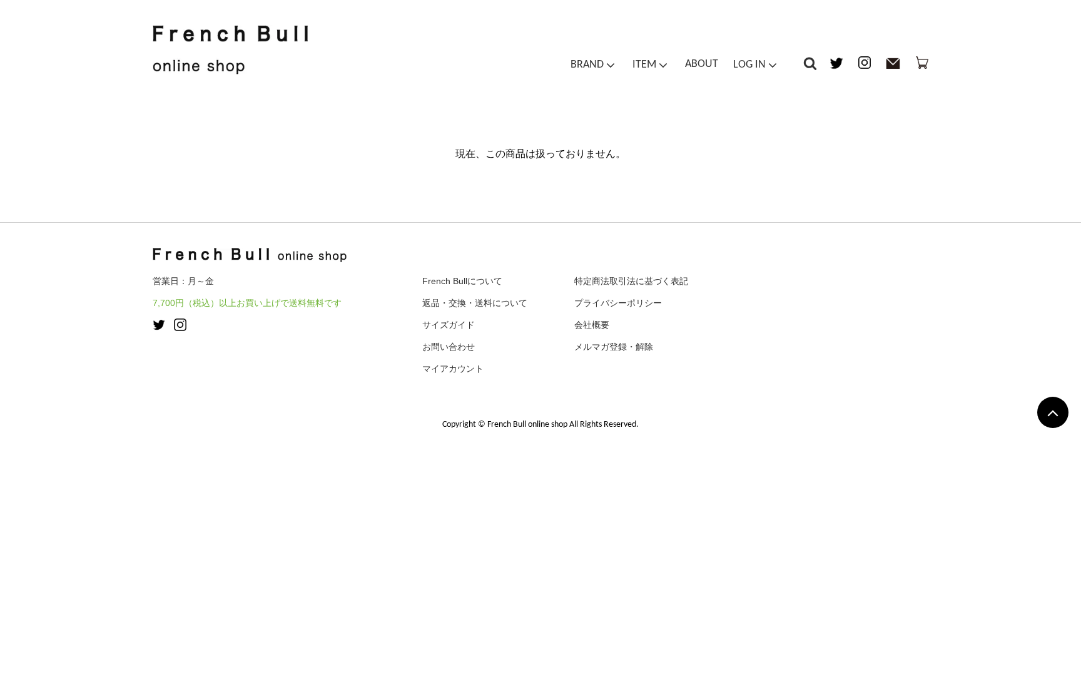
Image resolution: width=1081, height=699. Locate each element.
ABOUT (701, 64)
